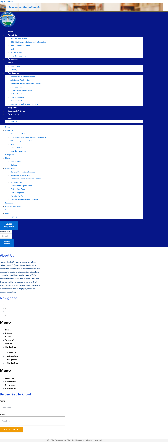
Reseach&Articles (12, 206)
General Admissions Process (22, 77)
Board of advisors (18, 151)
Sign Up (13, 121)
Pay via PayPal (16, 101)
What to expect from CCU (21, 45)
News (10, 63)
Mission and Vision (18, 39)
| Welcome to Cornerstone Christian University (20, 7)
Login (10, 118)
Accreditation (16, 52)
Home (7, 127)
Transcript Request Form (21, 90)
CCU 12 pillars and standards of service (28, 42)
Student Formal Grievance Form (24, 104)
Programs (9, 203)
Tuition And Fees (17, 94)
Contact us (10, 210)
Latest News (15, 66)
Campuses (9, 155)
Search (7, 243)
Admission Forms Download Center (25, 83)
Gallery (13, 165)
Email (2, 414)
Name (2, 401)
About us (12, 35)
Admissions (13, 73)
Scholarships (16, 87)
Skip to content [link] (6, 2)
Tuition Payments (17, 97)
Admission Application (20, 80)
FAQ (12, 49)
